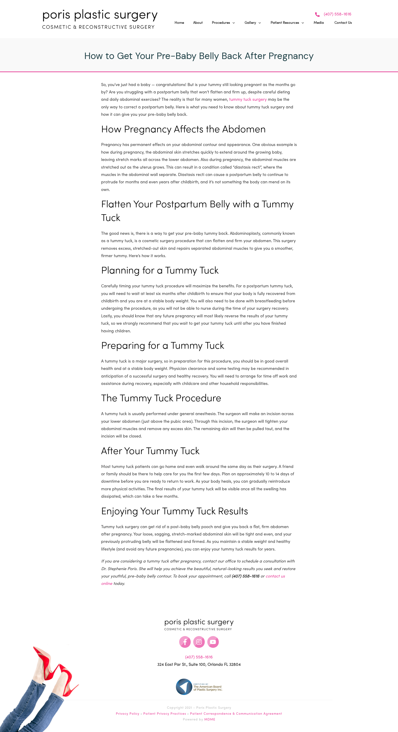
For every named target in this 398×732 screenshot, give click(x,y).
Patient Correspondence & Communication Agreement (236, 713)
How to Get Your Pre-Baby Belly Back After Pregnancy (199, 56)
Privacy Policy (127, 713)
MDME (209, 719)
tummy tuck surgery (248, 100)
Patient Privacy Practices (164, 713)
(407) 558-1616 (337, 14)
